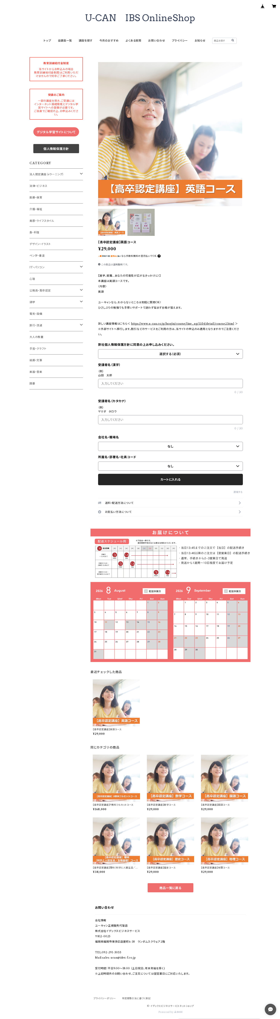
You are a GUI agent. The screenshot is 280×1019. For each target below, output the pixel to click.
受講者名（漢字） (109, 365)
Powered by (166, 1012)
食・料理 (34, 232)
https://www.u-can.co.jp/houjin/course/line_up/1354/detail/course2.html (182, 323)
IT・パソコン (37, 267)
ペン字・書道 (37, 255)
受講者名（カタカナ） (112, 401)
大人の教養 (36, 337)
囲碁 (32, 383)
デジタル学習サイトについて (56, 132)
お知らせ (200, 40)
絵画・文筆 (36, 360)
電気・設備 (36, 313)
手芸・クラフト (38, 348)
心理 (32, 279)
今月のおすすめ (109, 40)
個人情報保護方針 (56, 149)
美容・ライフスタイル (42, 221)
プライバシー (180, 40)
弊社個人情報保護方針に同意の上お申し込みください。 (136, 345)
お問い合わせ (156, 40)
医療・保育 (36, 197)
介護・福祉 (36, 209)
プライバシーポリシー (105, 998)
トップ (47, 40)
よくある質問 (133, 40)
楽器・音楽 (36, 372)
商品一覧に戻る (170, 888)
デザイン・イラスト (40, 244)
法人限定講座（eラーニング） (47, 174)
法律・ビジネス (38, 186)
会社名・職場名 (108, 437)
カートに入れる (171, 479)
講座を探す (86, 40)
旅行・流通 (36, 325)
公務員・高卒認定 (40, 290)
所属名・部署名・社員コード (117, 457)
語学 (32, 302)
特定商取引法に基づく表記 (136, 998)
